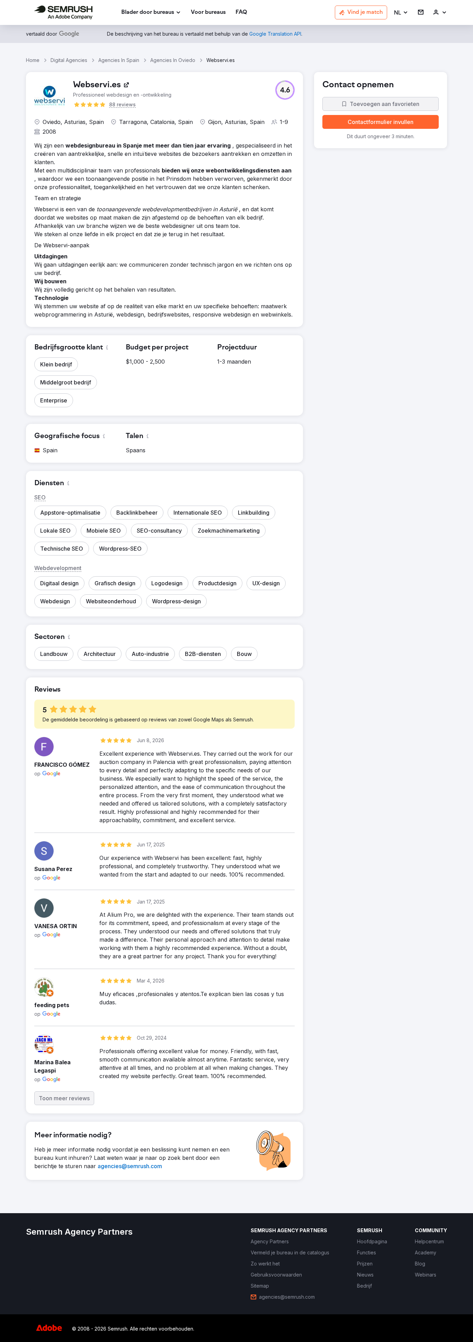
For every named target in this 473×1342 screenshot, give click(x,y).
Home (32, 60)
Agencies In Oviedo (172, 60)
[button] (401, 12)
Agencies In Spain (118, 60)
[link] (208, 12)
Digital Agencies (69, 60)
